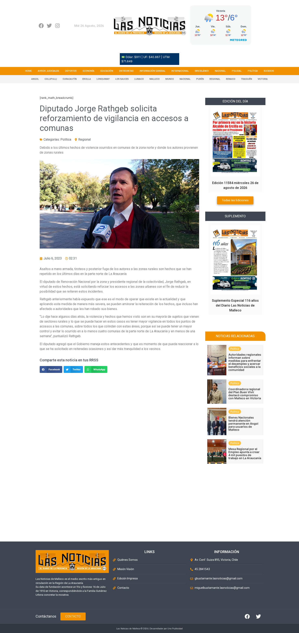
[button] (51, 369)
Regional (215, 79)
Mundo (169, 79)
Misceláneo (202, 71)
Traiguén (246, 79)
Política (253, 71)
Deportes (71, 71)
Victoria (263, 79)
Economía (88, 71)
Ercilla (86, 79)
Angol (35, 79)
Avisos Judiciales (48, 71)
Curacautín (70, 79)
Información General (152, 71)
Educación (106, 71)
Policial (237, 71)
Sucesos (269, 71)
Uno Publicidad (175, 628)
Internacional (180, 71)
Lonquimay (103, 79)
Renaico (230, 79)
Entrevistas (126, 71)
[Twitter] (49, 25)
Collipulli (51, 79)
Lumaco (139, 79)
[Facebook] (41, 25)
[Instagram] (57, 25)
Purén (200, 79)
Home (28, 71)
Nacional (220, 71)
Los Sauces (122, 79)
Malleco (155, 79)
